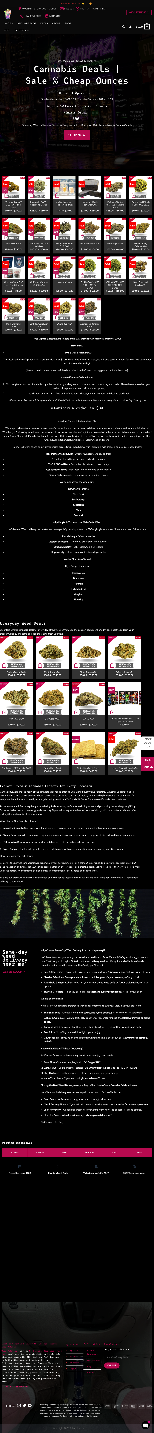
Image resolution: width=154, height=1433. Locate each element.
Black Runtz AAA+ (52, 672)
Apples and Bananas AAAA (89, 325)
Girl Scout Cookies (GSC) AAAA (39, 283)
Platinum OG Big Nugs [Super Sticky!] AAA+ (115, 205)
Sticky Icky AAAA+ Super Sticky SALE (39, 203)
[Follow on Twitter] (24, 1406)
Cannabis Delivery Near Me (82, 421)
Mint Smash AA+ (16, 718)
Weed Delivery (11, 1351)
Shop (7, 23)
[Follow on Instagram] (19, 1406)
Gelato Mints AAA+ (125, 672)
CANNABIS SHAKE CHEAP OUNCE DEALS (115, 285)
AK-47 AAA (88, 718)
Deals (44, 23)
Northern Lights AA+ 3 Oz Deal (38, 245)
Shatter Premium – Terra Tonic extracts (64, 203)
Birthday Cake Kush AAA (39, 325)
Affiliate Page (26, 23)
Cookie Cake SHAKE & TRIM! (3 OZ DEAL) (89, 285)
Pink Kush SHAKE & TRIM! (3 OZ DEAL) (140, 203)
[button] (123, 26)
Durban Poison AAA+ (16, 672)
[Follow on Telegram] (30, 1406)
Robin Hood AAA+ (52, 768)
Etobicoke (57, 125)
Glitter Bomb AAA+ (89, 672)
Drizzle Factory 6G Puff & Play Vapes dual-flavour (125, 720)
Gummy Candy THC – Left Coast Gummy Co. (13, 285)
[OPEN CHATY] (146, 1425)
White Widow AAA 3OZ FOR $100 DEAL (13, 205)
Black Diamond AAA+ (13, 325)
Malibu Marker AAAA (89, 243)
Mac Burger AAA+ (115, 243)
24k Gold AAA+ (52, 718)
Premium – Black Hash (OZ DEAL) (89, 203)
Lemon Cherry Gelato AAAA (140, 245)
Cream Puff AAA (64, 282)
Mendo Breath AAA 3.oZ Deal (64, 245)
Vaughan (67, 125)
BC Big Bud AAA (64, 323)
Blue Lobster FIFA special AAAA (16, 768)
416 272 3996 (52, 393)
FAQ (6, 30)
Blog (68, 23)
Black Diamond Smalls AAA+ (140, 283)
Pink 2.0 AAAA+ (13, 243)
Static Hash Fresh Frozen (88, 768)
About (56, 23)
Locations (21, 30)
